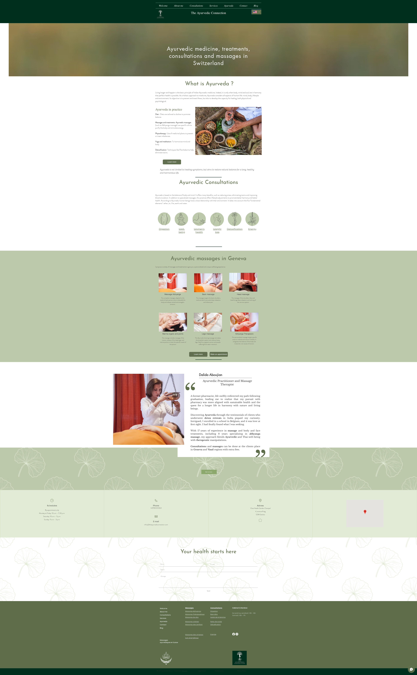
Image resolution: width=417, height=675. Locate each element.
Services (163, 618)
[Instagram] (237, 634)
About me (163, 612)
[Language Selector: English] (256, 12)
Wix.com (184, 671)
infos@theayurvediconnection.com (156, 524)
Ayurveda (163, 621)
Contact (163, 625)
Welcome (163, 608)
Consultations (165, 615)
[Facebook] (233, 634)
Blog (161, 628)
